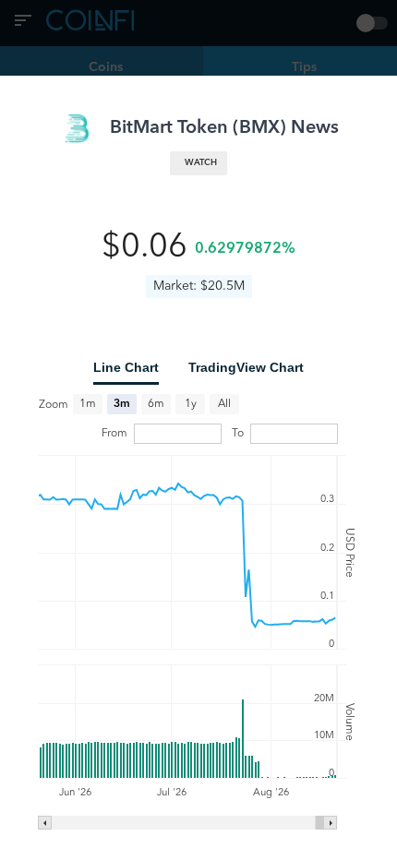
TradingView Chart (246, 367)
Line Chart (126, 367)
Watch (201, 163)
